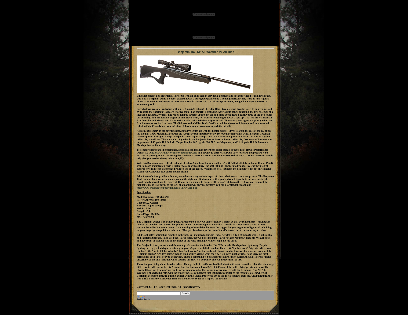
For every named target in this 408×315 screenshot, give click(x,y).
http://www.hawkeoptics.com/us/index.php (174, 152)
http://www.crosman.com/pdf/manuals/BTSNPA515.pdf (167, 187)
